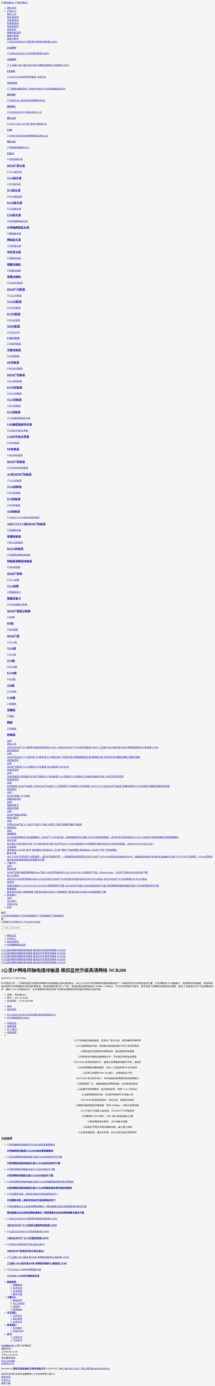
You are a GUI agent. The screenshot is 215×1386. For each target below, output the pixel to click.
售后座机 (11, 1009)
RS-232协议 (19, 1303)
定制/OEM (18, 1331)
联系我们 (11, 1325)
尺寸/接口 (12, 1029)
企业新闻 (17, 1291)
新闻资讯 (11, 1282)
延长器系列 (13, 941)
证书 (9, 1334)
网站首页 (11, 8)
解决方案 (17, 1294)
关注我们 (17, 1328)
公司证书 (17, 1337)
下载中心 (11, 1297)
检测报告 (17, 1309)
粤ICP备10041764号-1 (70, 1368)
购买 (9, 1006)
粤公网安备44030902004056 (96, 1368)
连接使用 (11, 1032)
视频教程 (17, 1285)
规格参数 (11, 1026)
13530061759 (7, 1345)
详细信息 (11, 1023)
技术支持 (17, 1288)
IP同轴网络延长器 (16, 945)
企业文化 (17, 1322)
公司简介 (17, 1315)
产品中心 (11, 938)
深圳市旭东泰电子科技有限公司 (29, 1368)
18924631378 (7, 1363)
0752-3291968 (8, 1361)
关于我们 (11, 1312)
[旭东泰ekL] (107, 2)
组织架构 (17, 1318)
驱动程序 (17, 1300)
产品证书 (17, 1340)
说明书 (16, 1306)
